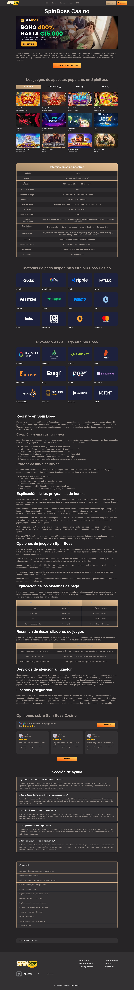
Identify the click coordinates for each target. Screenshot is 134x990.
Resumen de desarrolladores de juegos (33, 907)
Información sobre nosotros (29, 876)
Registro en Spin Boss (27, 889)
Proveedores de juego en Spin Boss (32, 885)
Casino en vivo (53, 86)
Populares (27, 86)
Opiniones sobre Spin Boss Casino (32, 921)
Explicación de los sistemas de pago (32, 903)
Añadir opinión (106, 725)
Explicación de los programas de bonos (33, 894)
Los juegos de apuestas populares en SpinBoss (36, 871)
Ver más (67, 758)
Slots (104, 86)
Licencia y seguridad (26, 916)
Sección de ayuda (25, 925)
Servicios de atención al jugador (31, 912)
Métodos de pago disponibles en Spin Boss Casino (37, 880)
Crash (78, 86)
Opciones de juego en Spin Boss (31, 898)
